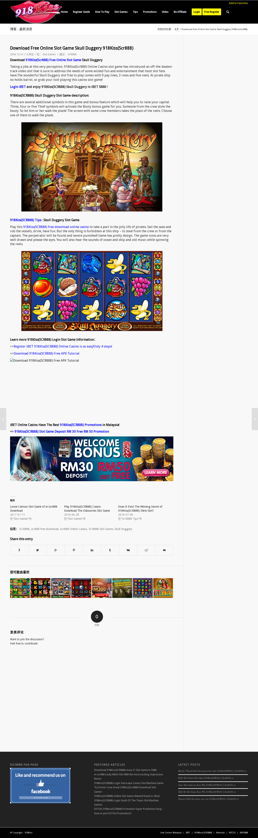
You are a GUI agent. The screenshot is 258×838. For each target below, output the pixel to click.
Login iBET (18, 87)
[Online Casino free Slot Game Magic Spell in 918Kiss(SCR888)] (3, 419)
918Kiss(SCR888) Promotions (81, 425)
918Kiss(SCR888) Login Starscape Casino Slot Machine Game (128, 783)
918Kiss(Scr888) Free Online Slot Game (53, 60)
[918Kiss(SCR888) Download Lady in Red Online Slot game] (40, 588)
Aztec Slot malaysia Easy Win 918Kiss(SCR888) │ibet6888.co (207, 784)
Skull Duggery (123, 529)
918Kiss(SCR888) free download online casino (56, 227)
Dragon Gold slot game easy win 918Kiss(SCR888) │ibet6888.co (208, 798)
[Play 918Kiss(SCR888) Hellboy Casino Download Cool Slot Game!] (81, 588)
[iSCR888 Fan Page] (40, 802)
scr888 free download (44, 529)
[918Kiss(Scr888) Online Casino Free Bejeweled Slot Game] (143, 588)
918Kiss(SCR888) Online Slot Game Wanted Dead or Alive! (127, 795)
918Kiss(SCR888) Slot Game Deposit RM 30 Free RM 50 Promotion (62, 431)
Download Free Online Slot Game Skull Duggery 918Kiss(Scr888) (71, 48)
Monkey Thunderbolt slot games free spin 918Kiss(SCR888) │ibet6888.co (212, 770)
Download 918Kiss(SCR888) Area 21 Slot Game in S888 (125, 769)
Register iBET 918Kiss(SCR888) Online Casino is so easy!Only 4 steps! (63, 346)
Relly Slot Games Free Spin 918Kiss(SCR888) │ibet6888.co (206, 777)
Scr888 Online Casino (73, 529)
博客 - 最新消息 (21, 29)
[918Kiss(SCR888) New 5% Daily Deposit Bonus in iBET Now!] (102, 588)
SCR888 (72, 54)
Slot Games (49, 54)
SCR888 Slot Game (101, 529)
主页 (176, 29)
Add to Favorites (238, 3)
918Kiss (28, 832)
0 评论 (30, 54)
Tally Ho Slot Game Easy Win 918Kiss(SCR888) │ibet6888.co (207, 791)
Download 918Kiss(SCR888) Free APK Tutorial (46, 353)
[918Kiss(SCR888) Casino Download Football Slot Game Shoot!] (61, 588)
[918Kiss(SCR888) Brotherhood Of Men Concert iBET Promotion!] (122, 588)
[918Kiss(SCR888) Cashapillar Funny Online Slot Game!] (20, 588)
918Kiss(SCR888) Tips (25, 220)
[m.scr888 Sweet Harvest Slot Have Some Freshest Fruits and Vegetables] (163, 588)
